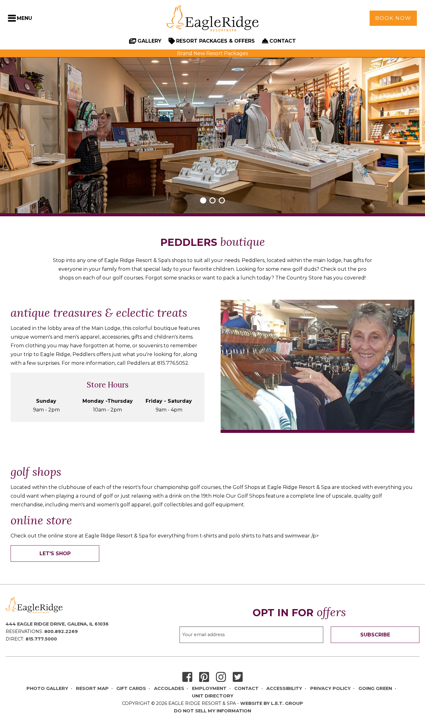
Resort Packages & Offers (215, 41)
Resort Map (92, 688)
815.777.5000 (41, 639)
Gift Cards (131, 688)
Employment (209, 688)
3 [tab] (222, 200)
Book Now (393, 18)
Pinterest (204, 677)
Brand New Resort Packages (212, 53)
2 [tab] (212, 200)
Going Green (375, 688)
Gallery (149, 41)
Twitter (237, 677)
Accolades (169, 688)
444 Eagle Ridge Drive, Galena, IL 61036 (57, 624)
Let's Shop (55, 553)
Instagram (221, 677)
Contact (282, 41)
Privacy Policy (330, 688)
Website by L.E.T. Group (271, 703)
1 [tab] (203, 200)
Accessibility (284, 688)
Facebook (187, 677)
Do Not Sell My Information (212, 711)
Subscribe (375, 635)
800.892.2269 (61, 631)
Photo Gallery (47, 688)
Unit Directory (212, 696)
